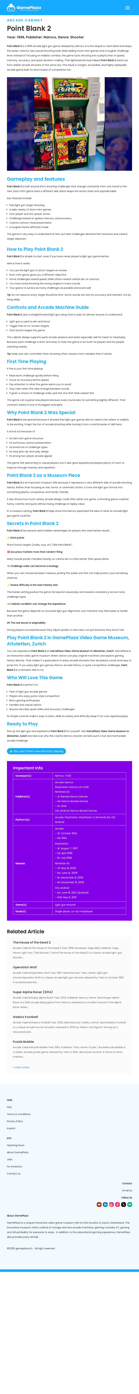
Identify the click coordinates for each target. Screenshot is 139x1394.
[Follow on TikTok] (117, 1204)
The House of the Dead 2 (32, 942)
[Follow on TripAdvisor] (129, 1204)
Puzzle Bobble (23, 1042)
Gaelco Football (25, 1017)
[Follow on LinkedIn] (105, 1204)
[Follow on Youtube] (99, 1204)
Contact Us (13, 1173)
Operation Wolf (25, 967)
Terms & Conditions (19, 1114)
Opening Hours (15, 1145)
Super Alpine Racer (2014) (33, 992)
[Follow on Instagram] (111, 1204)
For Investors (14, 1166)
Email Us (127, 1190)
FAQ (9, 1107)
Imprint (11, 1128)
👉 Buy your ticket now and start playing (36, 751)
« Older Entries (21, 1067)
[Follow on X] (123, 1204)
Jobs (9, 1159)
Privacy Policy (15, 1121)
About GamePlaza (17, 1152)
